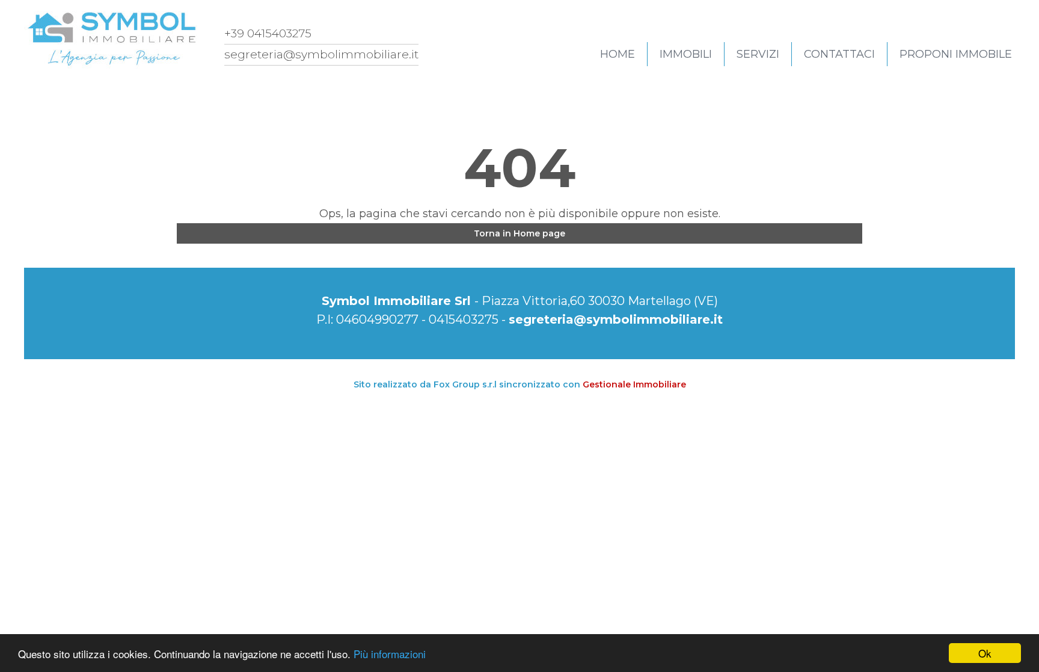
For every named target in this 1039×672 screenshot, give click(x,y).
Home (617, 54)
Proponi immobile (956, 54)
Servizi (758, 54)
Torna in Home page (519, 233)
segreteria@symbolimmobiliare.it (616, 319)
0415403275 (463, 319)
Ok (984, 653)
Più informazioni (390, 653)
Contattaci (839, 54)
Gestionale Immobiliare (634, 384)
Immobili (686, 54)
